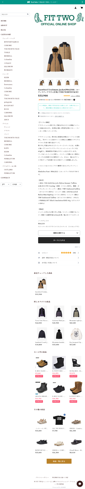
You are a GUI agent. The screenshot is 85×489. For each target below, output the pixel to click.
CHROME (8, 45)
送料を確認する (59, 116)
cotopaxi (7, 63)
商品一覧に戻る (59, 461)
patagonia (8, 102)
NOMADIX (8, 70)
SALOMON (8, 66)
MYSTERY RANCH (11, 42)
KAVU (6, 148)
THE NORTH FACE (11, 49)
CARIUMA (8, 113)
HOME (4, 21)
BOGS (6, 109)
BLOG (3, 30)
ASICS (6, 120)
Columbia (8, 59)
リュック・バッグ (8, 38)
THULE (7, 52)
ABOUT (4, 25)
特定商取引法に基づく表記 (60, 477)
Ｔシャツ (7, 127)
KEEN (6, 77)
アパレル (5, 124)
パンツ (6, 134)
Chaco (6, 95)
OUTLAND (8, 170)
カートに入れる (59, 240)
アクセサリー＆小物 (9, 166)
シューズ (5, 74)
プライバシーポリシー (42, 477)
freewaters (8, 84)
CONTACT (5, 178)
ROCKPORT (9, 106)
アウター (7, 131)
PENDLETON (9, 159)
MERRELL (8, 56)
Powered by (57, 487)
